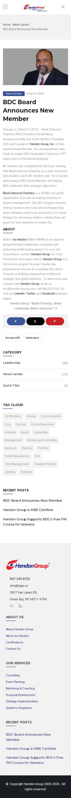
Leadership (11, 363)
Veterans (32, 338)
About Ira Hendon (17, 636)
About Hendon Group (19, 629)
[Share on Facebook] (16, 321)
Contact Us (13, 649)
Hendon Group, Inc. (42, 144)
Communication (51, 416)
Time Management (17, 464)
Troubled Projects (45, 464)
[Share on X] (35, 321)
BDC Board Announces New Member (32, 500)
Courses (21, 424)
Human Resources (42, 424)
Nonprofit (12, 338)
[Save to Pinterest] (55, 321)
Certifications (13, 416)
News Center (21, 24)
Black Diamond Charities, (19, 193)
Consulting (13, 675)
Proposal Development (20, 695)
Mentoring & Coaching (20, 688)
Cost (8, 424)
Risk (37, 456)
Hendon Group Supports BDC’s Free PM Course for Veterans (35, 521)
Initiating (10, 432)
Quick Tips (11, 385)
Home (6, 24)
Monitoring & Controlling (42, 440)
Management (13, 440)
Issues (25, 432)
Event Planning (15, 682)
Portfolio (43, 448)
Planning (27, 448)
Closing (31, 416)
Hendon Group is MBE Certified (28, 510)
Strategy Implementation (22, 701)
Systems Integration (19, 708)
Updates (10, 472)
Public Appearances (17, 456)
